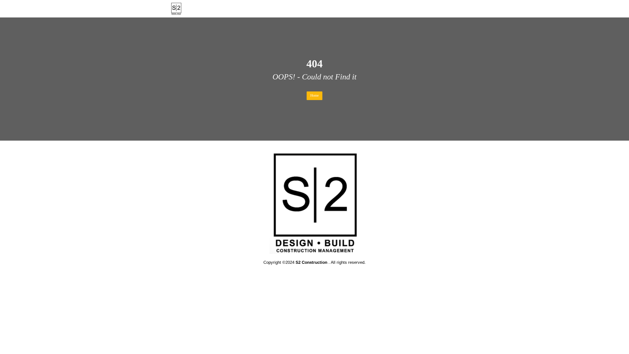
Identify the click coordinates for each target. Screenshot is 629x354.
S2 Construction (311, 262)
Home (314, 95)
